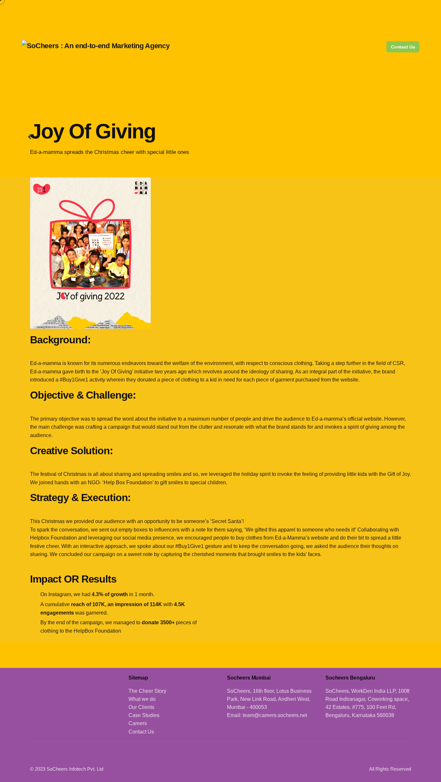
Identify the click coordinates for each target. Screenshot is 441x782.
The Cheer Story (147, 691)
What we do (142, 699)
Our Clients (141, 707)
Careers (137, 723)
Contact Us (403, 46)
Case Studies (143, 715)
